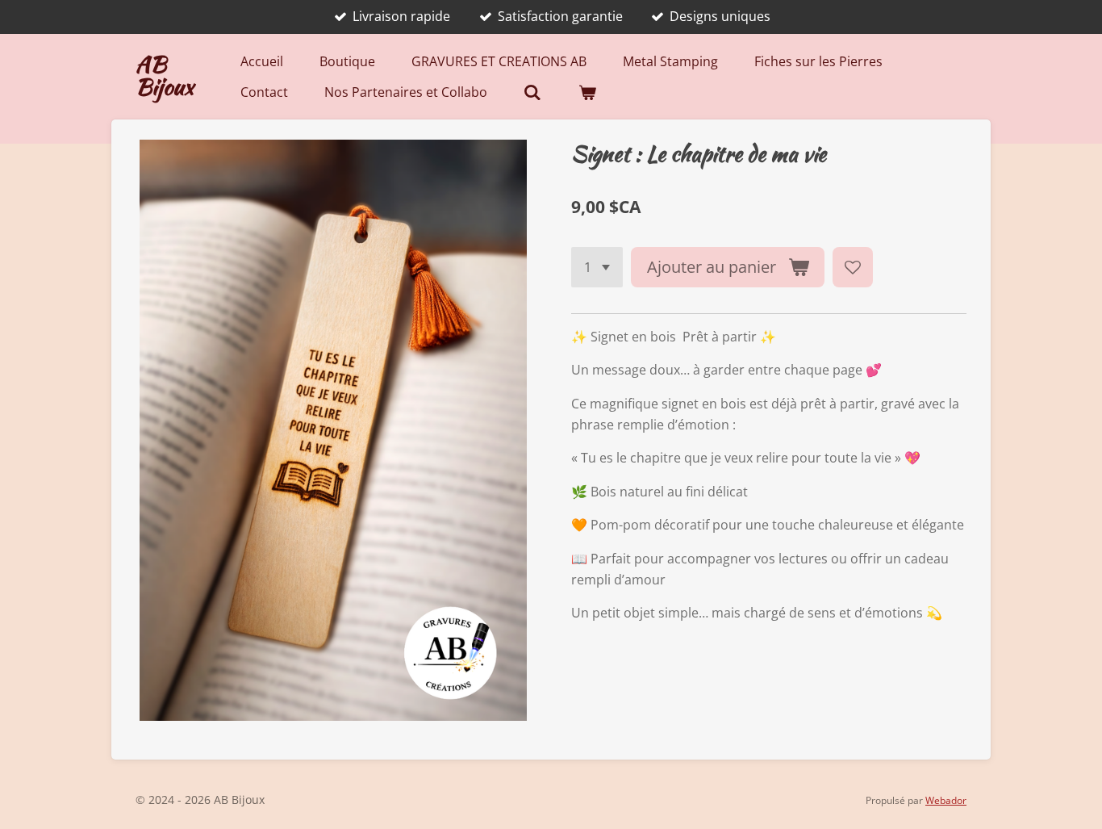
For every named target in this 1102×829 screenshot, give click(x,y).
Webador (945, 800)
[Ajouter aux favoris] (853, 267)
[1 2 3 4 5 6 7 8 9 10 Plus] (597, 267)
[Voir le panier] (587, 92)
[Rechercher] (532, 92)
